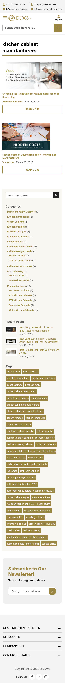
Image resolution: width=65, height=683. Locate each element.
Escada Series (17, 275)
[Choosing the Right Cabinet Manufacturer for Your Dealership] (32, 75)
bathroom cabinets (46, 444)
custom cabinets (15, 543)
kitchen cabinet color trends (21, 391)
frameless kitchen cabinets (21, 451)
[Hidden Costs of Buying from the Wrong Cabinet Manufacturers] (32, 136)
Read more (32, 109)
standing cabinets (35, 517)
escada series (49, 543)
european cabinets (45, 437)
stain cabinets (39, 537)
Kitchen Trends (17, 255)
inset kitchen (33, 543)
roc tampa (12, 471)
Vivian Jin (8, 162)
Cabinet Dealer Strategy (19, 424)
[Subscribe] (52, 591)
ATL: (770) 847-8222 (15, 4)
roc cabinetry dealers (18, 398)
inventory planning (16, 524)
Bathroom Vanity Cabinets (21, 211)
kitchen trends (35, 457)
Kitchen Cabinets (16, 226)
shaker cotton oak (16, 457)
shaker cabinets (39, 398)
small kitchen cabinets (18, 537)
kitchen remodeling (36, 418)
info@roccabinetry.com (17, 9)
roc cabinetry (13, 371)
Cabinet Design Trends (19, 251)
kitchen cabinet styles (18, 497)
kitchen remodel (15, 418)
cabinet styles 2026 (43, 490)
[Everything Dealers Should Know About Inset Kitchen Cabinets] (11, 329)
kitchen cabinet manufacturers (23, 404)
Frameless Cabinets (20, 305)
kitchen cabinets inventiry (41, 524)
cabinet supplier (45, 431)
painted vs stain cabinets (20, 437)
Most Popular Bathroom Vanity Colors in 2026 (39, 352)
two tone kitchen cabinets (20, 504)
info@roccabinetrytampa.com (48, 9)
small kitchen (13, 530)
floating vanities (15, 517)
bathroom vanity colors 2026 (22, 484)
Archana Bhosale (12, 101)
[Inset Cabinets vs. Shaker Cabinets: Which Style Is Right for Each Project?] (11, 341)
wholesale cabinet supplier (20, 431)
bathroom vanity (31, 530)
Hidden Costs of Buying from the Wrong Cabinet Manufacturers (29, 156)
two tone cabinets (41, 497)
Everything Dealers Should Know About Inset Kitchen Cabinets (36, 329)
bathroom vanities (29, 471)
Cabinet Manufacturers (20, 266)
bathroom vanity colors (19, 490)
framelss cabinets (46, 451)
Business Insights (17, 231)
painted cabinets (35, 411)
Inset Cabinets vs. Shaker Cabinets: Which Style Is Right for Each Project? (38, 340)
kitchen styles (43, 504)
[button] (58, 18)
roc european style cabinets (21, 477)
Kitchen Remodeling (18, 216)
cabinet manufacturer (43, 378)
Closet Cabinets (16, 221)
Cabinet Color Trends (20, 260)
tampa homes (14, 510)
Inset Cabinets (15, 241)
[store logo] (21, 18)
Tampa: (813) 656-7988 (45, 4)
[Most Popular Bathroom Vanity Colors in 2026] (11, 352)
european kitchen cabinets (37, 510)
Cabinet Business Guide (20, 246)
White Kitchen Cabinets (22, 310)
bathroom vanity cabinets (20, 444)
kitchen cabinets (15, 411)
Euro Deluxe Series (19, 280)
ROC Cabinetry (15, 271)
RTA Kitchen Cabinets (21, 295)
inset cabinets (30, 371)
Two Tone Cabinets (19, 290)
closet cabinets (14, 385)
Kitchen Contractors (18, 236)
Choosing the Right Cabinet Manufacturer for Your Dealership (30, 95)
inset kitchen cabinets (18, 378)
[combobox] (32, 28)
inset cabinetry (32, 385)
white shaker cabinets (35, 464)
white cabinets (14, 464)
